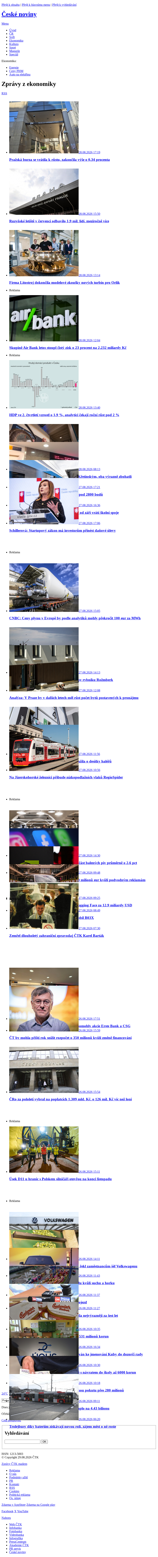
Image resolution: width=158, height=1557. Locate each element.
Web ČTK (15, 1524)
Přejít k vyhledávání (64, 4)
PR (11, 1480)
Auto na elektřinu (19, 74)
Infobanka (15, 1527)
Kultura (13, 44)
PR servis (15, 1548)
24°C (5, 1393)
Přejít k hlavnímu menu (36, 4)
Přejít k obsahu (11, 4)
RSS (12, 1487)
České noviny (17, 1552)
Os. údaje (15, 1498)
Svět (12, 37)
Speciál (13, 54)
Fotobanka (15, 1531)
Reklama (14, 1470)
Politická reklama (19, 1494)
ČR (11, 33)
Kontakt (14, 1484)
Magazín (14, 51)
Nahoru (6, 1517)
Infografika (16, 1538)
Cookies (14, 1491)
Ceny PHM (16, 71)
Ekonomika (16, 40)
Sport (12, 47)
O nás (12, 1474)
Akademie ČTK (19, 1545)
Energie (14, 67)
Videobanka (16, 1534)
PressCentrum (17, 1541)
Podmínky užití (18, 1477)
